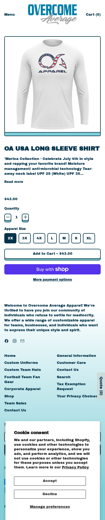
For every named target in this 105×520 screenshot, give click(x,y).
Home (10, 356)
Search (64, 377)
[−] (7, 217)
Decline (50, 494)
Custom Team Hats (22, 370)
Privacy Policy (75, 467)
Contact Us (15, 410)
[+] (25, 217)
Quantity (11, 208)
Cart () (93, 16)
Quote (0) (101, 386)
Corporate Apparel (22, 389)
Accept (50, 481)
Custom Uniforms (21, 363)
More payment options (52, 279)
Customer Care (71, 363)
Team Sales (15, 403)
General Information (76, 356)
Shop (9, 396)
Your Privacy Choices (77, 396)
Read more (13, 181)
